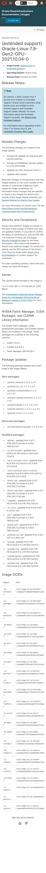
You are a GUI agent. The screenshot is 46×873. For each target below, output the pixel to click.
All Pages (40, 30)
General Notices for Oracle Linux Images (20, 200)
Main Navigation (10, 3)
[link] (23, 3)
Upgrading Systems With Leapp (18, 131)
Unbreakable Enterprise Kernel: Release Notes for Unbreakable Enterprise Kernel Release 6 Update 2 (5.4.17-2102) (22, 297)
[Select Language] (41, 3)
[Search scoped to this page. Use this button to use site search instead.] (24, 3)
